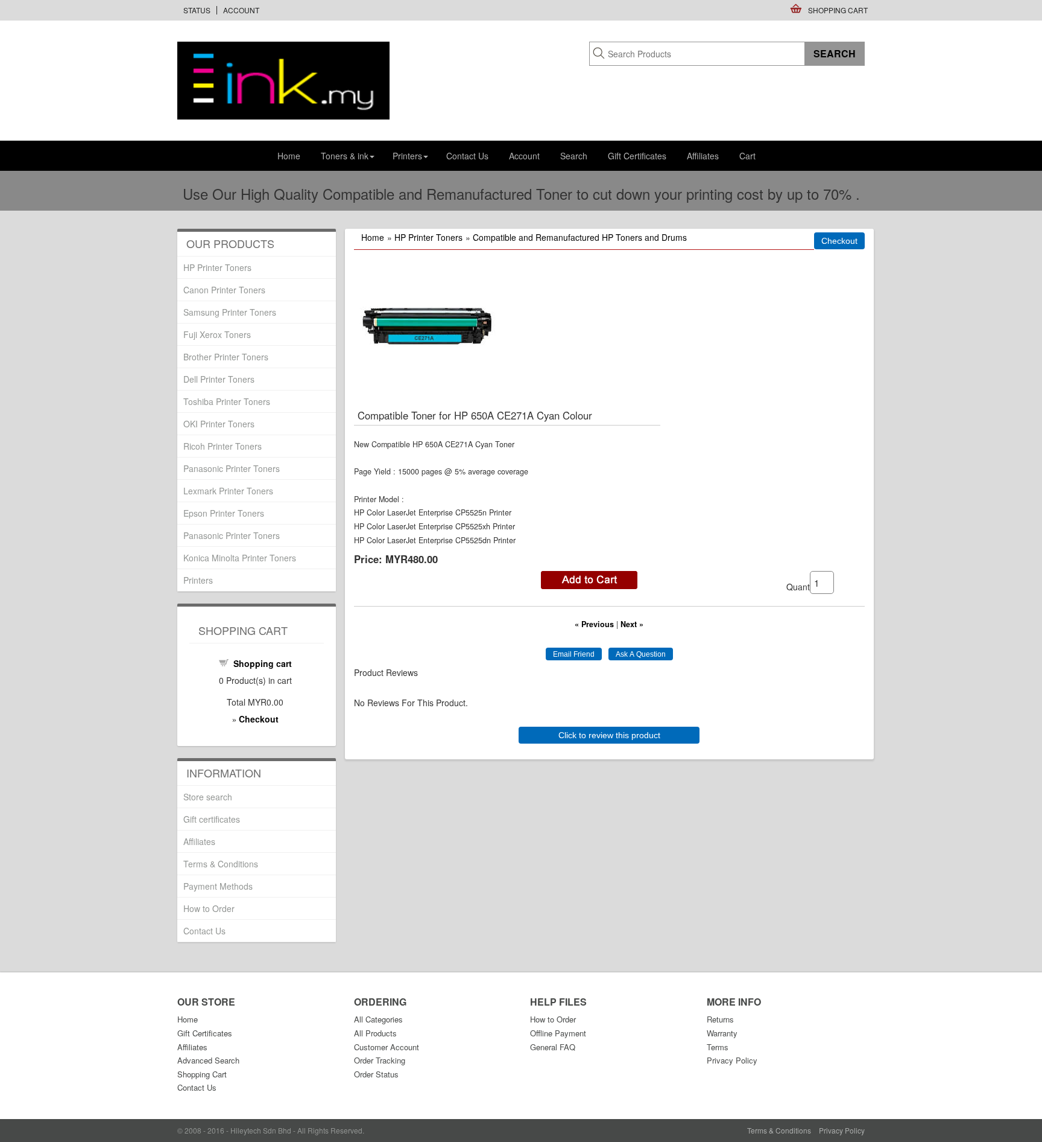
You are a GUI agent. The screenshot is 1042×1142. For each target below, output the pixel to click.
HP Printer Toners (428, 237)
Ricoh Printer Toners (222, 446)
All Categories (378, 1019)
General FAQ (552, 1047)
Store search (207, 797)
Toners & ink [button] (344, 156)
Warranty (722, 1033)
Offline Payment (558, 1033)
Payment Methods (218, 886)
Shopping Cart (838, 10)
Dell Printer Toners (218, 379)
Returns (720, 1019)
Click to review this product (609, 735)
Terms (717, 1047)
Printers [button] (407, 156)
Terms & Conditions (220, 864)
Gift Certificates (637, 156)
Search (573, 156)
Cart (747, 156)
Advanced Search (208, 1060)
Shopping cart (262, 663)
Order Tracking (379, 1060)
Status (196, 10)
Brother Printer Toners (225, 357)
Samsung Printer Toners (229, 312)
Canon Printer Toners (224, 290)
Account (241, 10)
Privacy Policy (732, 1060)
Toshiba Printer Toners (226, 401)
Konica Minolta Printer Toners (239, 558)
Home (288, 156)
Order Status (376, 1074)
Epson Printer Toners (223, 513)
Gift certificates (211, 819)
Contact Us (467, 156)
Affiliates (703, 156)
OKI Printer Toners (218, 424)
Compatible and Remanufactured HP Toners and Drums (580, 237)
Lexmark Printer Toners (228, 491)
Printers (198, 580)
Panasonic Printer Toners (231, 468)
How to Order (209, 908)
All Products (375, 1033)
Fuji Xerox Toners (217, 334)
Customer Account (386, 1047)
